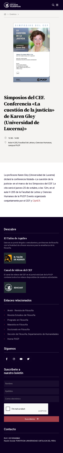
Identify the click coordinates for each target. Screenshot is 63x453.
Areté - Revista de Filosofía (20, 310)
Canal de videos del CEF (18, 270)
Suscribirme (30, 419)
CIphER (36, 200)
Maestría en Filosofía (17, 324)
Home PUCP (13, 339)
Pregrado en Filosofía (17, 320)
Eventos (13, 14)
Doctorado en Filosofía (18, 329)
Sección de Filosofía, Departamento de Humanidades (33, 334)
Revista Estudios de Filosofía (21, 315)
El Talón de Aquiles (15, 238)
